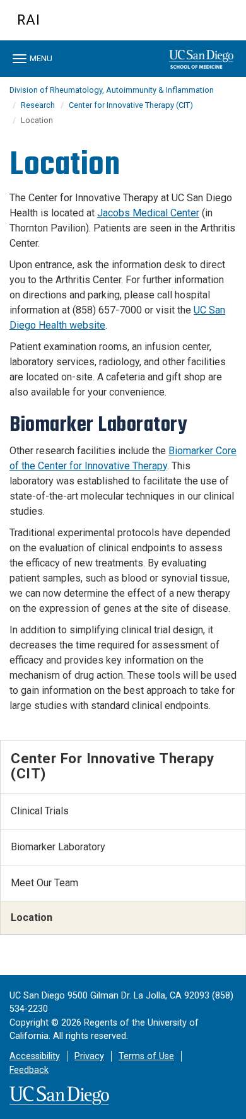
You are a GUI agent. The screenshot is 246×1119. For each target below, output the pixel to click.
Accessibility (34, 1056)
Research (38, 105)
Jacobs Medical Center (148, 213)
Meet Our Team (44, 883)
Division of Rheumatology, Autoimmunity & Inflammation (111, 90)
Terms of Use (146, 1056)
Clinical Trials (40, 811)
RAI (28, 20)
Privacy (89, 1056)
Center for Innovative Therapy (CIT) (131, 105)
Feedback (29, 1070)
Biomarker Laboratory (58, 847)
